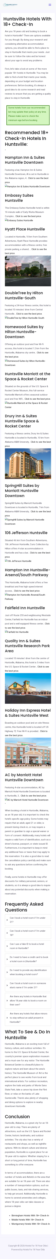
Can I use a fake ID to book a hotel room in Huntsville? (27, 946)
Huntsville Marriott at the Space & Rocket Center (27, 376)
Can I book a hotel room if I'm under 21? (27, 920)
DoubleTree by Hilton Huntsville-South (24, 295)
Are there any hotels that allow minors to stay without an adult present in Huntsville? (28, 1017)
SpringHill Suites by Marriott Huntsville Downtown (22, 490)
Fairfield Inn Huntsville (25, 607)
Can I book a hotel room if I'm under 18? (27, 933)
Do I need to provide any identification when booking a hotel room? (28, 972)
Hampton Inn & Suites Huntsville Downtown (25, 160)
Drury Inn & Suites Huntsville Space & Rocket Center (22, 421)
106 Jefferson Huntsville (26, 532)
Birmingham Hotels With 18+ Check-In (30, 1215)
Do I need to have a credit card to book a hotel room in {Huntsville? (29, 959)
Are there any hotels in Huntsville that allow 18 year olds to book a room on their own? (28, 1000)
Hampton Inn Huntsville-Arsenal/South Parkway (27, 573)
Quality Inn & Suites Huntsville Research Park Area (27, 645)
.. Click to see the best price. (28, 216)
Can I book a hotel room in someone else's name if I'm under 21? (28, 985)
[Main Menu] (50, 5)
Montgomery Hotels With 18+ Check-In (31, 1224)
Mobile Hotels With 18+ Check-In (28, 1219)
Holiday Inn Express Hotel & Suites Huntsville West (28, 713)
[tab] (28, 920)
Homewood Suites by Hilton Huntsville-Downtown (24, 331)
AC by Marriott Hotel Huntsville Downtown (24, 777)
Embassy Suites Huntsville (19, 198)
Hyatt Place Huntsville (25, 229)
